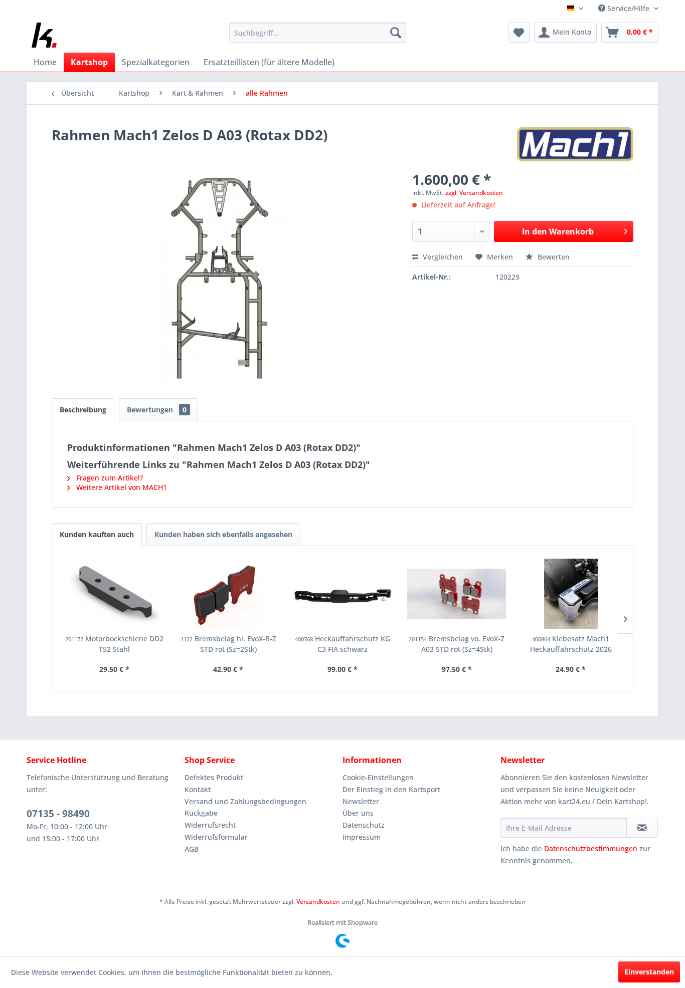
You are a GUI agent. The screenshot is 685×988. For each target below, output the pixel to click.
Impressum (361, 837)
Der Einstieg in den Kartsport (391, 789)
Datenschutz (363, 825)
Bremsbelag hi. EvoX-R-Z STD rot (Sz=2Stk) (228, 644)
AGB (192, 849)
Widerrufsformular (216, 837)
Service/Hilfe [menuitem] (628, 8)
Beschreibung (83, 409)
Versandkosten (318, 901)
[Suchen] (395, 33)
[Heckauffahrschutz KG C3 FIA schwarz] (342, 594)
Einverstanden (649, 971)
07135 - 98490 (58, 813)
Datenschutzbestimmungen (590, 848)
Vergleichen (442, 257)
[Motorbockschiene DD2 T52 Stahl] (114, 594)
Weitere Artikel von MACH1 (120, 487)
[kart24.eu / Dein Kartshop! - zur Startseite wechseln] (44, 35)
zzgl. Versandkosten (474, 192)
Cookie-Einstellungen (378, 777)
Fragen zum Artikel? (108, 477)
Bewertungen (157, 409)
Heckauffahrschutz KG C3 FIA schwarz (342, 644)
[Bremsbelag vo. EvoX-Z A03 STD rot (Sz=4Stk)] (456, 594)
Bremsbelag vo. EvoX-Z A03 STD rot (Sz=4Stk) (456, 644)
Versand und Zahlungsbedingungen (245, 801)
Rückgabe (201, 813)
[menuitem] (317, 33)
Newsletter (360, 801)
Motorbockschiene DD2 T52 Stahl (114, 644)
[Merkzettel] (519, 33)
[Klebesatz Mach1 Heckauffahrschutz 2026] (570, 594)
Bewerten (553, 257)
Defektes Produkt (214, 777)
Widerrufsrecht (210, 825)
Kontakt (198, 789)
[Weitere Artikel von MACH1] (575, 144)
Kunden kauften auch (97, 534)
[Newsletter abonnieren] (642, 828)
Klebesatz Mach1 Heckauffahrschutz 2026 (571, 644)
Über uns (358, 813)
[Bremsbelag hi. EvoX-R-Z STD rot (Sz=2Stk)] (228, 594)
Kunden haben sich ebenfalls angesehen (223, 534)
